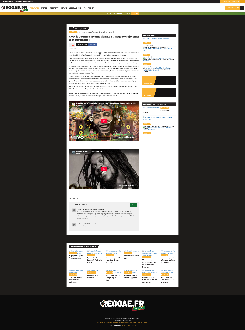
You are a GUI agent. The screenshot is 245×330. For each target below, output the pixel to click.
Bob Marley (118, 68)
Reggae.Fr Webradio (132, 93)
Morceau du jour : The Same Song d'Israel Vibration (113, 260)
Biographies (100, 322)
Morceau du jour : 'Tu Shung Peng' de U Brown (113, 277)
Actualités (34, 8)
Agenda (91, 8)
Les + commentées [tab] (159, 104)
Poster (134, 205)
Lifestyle (73, 8)
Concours (82, 8)
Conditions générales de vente (127, 322)
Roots (84, 28)
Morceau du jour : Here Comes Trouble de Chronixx (149, 279)
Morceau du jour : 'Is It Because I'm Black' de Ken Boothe (168, 260)
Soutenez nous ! (233, 8)
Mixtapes (64, 8)
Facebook (93, 44)
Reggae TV (54, 8)
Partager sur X (82, 44)
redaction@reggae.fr (129, 325)
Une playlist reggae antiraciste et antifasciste (75, 279)
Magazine (44, 8)
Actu (76, 28)
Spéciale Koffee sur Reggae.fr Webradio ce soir (94, 260)
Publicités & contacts (142, 322)
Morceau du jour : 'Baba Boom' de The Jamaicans (167, 279)
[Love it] (72, 45)
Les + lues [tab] (147, 104)
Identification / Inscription (231, 1)
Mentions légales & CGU (111, 322)
